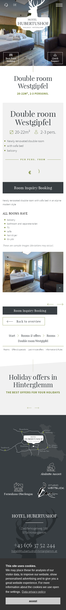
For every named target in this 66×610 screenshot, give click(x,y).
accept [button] (33, 600)
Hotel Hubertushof (34, 516)
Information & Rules (54, 349)
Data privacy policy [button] (34, 591)
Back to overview (28, 321)
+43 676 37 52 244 (34, 545)
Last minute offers (35, 349)
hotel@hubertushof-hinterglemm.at (34, 551)
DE (15, 5)
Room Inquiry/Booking (33, 188)
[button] (60, 304)
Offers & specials (19, 349)
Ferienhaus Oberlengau (18, 494)
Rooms (7, 349)
